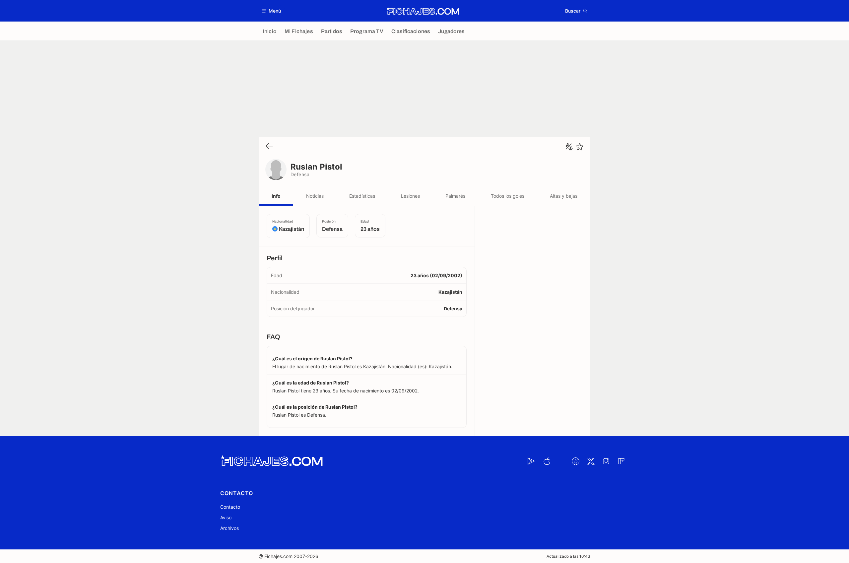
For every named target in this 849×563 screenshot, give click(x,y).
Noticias (315, 196)
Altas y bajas (563, 196)
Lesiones (410, 196)
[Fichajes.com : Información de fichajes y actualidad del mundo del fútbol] (423, 11)
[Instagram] (606, 461)
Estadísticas (362, 196)
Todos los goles (507, 196)
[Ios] (547, 461)
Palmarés (455, 196)
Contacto (230, 507)
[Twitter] (591, 461)
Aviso (225, 517)
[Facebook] (575, 461)
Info (276, 196)
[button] (272, 10)
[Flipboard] (621, 461)
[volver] (269, 146)
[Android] (531, 461)
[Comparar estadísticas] (569, 147)
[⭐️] (580, 147)
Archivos (229, 528)
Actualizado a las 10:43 (568, 556)
